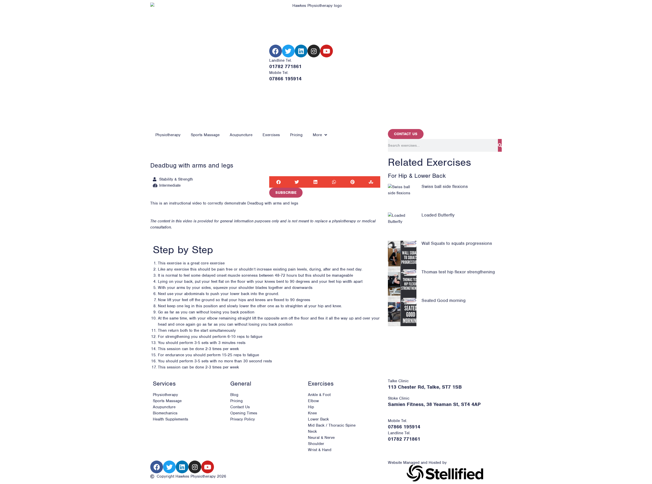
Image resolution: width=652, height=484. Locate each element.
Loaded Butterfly (438, 215)
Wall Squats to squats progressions (457, 243)
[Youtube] (326, 51)
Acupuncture (241, 134)
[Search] (500, 145)
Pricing (296, 134)
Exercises (271, 134)
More (317, 134)
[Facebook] (275, 51)
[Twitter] (288, 51)
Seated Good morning (444, 300)
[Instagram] (313, 51)
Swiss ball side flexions (445, 186)
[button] (278, 182)
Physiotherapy (168, 134)
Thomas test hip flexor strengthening (458, 272)
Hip (402, 176)
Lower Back (430, 176)
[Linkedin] (301, 51)
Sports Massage (205, 134)
